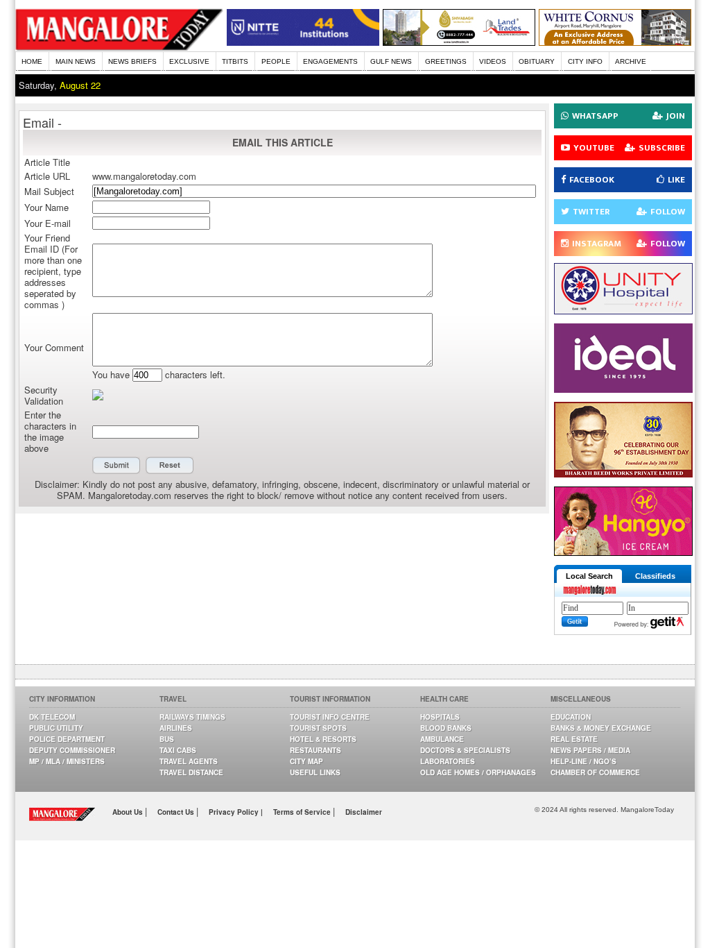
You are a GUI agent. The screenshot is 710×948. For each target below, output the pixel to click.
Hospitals (440, 717)
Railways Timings (192, 717)
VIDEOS (492, 61)
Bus (166, 739)
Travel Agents (188, 761)
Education (571, 717)
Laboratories (447, 761)
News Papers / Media (590, 750)
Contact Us (176, 812)
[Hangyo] (623, 552)
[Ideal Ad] (623, 389)
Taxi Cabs (177, 750)
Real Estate (574, 739)
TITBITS (235, 61)
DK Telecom (52, 717)
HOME (31, 61)
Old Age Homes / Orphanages (478, 772)
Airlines (175, 728)
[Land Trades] (459, 42)
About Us (128, 812)
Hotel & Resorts (323, 739)
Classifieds (655, 576)
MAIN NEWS (75, 61)
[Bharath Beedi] (623, 473)
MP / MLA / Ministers (67, 761)
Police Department (67, 739)
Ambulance (442, 739)
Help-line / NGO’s (583, 761)
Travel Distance (191, 772)
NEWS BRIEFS (132, 61)
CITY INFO (585, 61)
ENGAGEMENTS (330, 61)
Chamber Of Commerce (595, 772)
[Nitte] (303, 42)
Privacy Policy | (236, 812)
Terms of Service (303, 812)
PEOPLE (276, 61)
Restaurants (315, 750)
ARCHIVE (630, 61)
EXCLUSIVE (189, 61)
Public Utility (56, 728)
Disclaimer (363, 812)
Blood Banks (445, 728)
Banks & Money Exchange (601, 728)
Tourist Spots (318, 728)
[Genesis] (615, 42)
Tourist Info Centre (330, 717)
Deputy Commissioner (72, 750)
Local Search (589, 576)
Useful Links (315, 772)
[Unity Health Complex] (623, 310)
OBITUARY (537, 61)
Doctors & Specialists (465, 750)
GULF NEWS (391, 61)
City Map (306, 761)
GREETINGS (446, 61)
